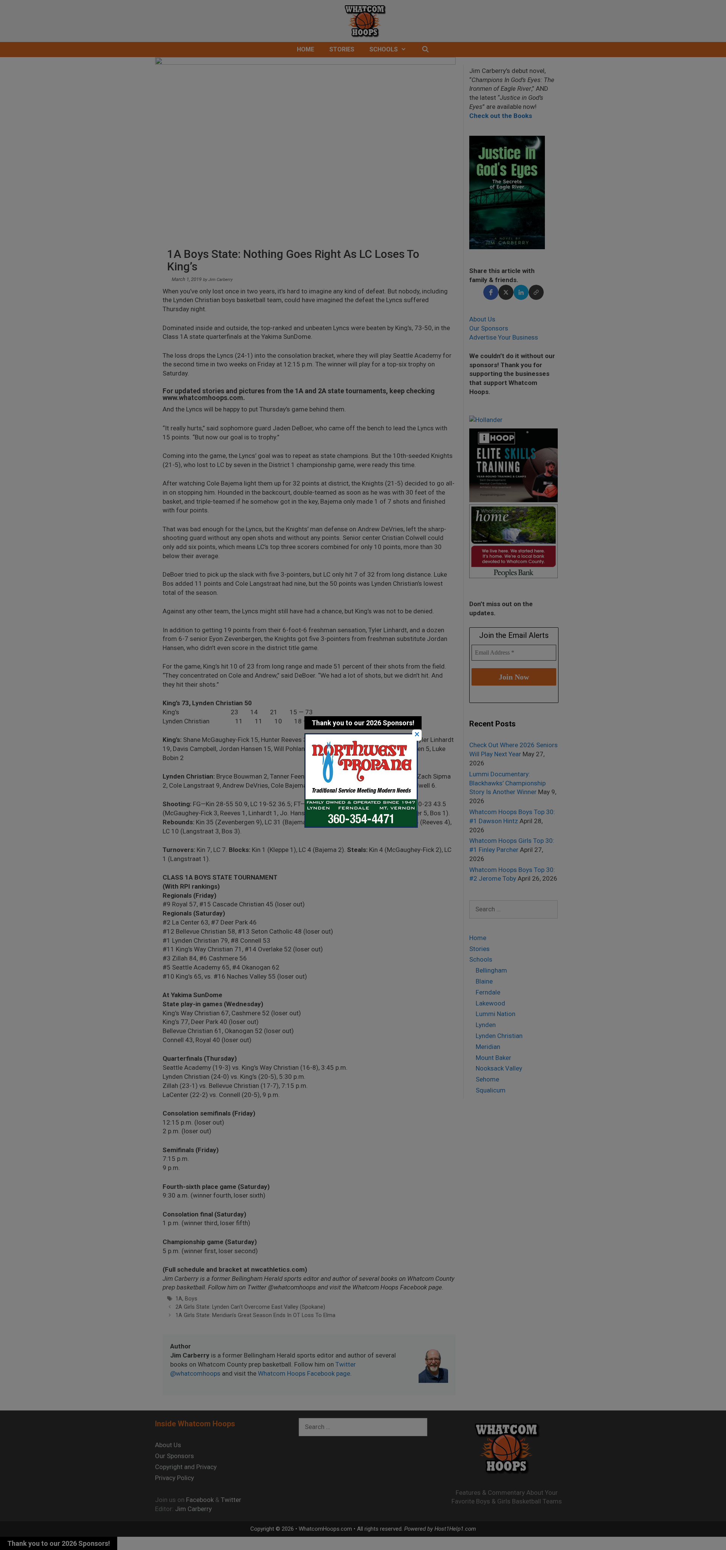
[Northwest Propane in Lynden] (361, 825)
